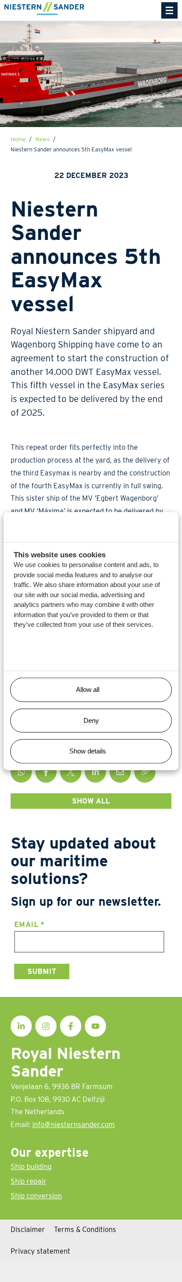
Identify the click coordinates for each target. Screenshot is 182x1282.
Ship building (31, 1166)
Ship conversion (36, 1195)
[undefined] (169, 10)
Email (29, 924)
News (42, 139)
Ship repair (28, 1181)
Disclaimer (28, 1229)
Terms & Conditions (85, 1229)
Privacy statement (40, 1251)
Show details (87, 751)
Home (18, 139)
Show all (91, 800)
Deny (91, 720)
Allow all (87, 689)
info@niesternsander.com (73, 1124)
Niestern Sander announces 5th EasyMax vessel (71, 149)
